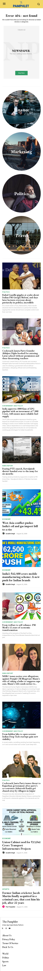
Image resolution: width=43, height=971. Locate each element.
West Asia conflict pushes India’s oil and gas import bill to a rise (20, 526)
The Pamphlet (10, 907)
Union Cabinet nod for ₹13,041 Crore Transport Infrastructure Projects (21, 845)
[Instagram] (6, 928)
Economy (6, 519)
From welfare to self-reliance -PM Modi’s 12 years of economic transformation (19, 627)
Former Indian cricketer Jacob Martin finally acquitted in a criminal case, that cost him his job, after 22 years (21, 898)
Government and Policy (12, 406)
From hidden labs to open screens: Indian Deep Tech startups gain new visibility (20, 737)
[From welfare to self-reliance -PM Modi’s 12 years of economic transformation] (21, 605)
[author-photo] (3, 533)
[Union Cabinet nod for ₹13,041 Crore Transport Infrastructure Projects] (21, 821)
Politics (5, 292)
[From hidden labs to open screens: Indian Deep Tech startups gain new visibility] (21, 715)
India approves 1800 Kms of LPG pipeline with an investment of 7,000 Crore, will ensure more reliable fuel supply (20, 412)
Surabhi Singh (10, 533)
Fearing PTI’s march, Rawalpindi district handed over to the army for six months (20, 471)
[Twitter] (2, 928)
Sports (5, 889)
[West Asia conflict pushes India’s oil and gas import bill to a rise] (21, 502)
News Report (7, 465)
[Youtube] (9, 928)
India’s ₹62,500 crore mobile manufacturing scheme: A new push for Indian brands (21, 577)
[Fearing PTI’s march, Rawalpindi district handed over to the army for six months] (21, 449)
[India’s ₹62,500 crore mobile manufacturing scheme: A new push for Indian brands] (21, 553)
